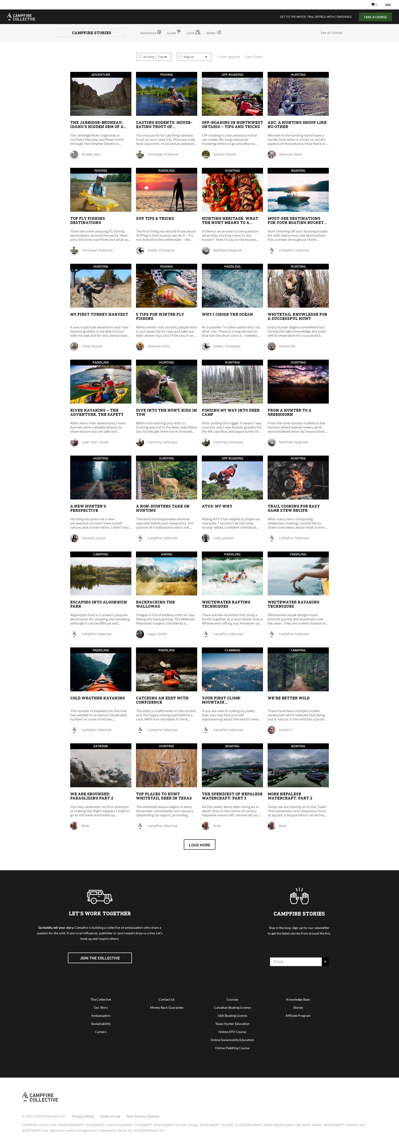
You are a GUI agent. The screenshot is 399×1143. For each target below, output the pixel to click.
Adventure (148, 33)
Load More (199, 845)
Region (188, 57)
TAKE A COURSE (375, 17)
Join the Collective (100, 958)
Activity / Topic (154, 57)
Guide (172, 33)
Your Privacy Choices (142, 1116)
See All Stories (332, 33)
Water (211, 33)
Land (190, 33)
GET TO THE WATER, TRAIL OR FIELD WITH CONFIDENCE (316, 17)
